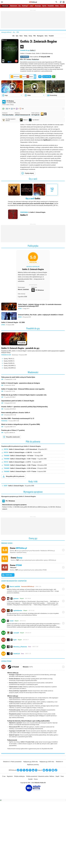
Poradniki (51, 6)
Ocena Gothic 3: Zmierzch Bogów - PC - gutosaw (33, 601)
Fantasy (28, 59)
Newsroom (13, 6)
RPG (18, 32)
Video (57, 6)
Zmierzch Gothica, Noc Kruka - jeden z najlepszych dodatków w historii (33, 316)
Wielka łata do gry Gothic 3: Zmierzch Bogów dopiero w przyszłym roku (33, 396)
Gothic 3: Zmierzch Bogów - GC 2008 (33, 324)
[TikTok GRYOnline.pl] (27, 770)
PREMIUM (5, 6)
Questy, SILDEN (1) (9, 361)
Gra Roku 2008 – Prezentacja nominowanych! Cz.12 (33, 420)
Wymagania (40, 36)
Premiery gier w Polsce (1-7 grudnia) (33, 431)
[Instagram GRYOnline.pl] (21, 770)
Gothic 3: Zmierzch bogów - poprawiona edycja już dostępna (33, 384)
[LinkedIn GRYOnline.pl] (33, 770)
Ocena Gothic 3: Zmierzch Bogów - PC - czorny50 (33, 633)
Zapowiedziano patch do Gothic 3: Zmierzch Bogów (33, 402)
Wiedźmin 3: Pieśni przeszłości (12, 761)
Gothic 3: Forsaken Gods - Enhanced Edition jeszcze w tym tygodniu (33, 390)
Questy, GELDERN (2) (10, 368)
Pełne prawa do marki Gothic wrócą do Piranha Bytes (33, 378)
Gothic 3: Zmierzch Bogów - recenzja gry (33, 268)
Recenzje (38, 6)
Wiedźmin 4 (59, 761)
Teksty (25, 36)
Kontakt (30, 779)
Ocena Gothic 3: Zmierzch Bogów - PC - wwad (33, 624)
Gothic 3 (32, 50)
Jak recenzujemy (33, 284)
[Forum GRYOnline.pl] (36, 770)
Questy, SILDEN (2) (9, 363)
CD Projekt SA (35, 115)
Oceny (30, 36)
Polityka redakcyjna (19, 776)
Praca (62, 776)
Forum (62, 6)
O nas (4, 776)
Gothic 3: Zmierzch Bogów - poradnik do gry (33, 350)
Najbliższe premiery (33, 764)
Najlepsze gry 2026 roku (30, 761)
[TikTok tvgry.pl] (47, 770)
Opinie (44, 6)
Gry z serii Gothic (33, 194)
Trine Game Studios (7, 115)
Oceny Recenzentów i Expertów (33, 550)
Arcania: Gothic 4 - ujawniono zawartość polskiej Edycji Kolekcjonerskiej (33, 408)
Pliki (34, 36)
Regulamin (10, 776)
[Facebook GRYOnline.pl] (18, 770)
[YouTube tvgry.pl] (44, 770)
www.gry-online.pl (6, 32)
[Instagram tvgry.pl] (50, 770)
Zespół (57, 776)
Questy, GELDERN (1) (10, 365)
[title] (33, 667)
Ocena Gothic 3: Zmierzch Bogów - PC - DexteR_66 (33, 654)
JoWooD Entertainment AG (22, 115)
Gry (19, 6)
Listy (31, 6)
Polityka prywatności (31, 776)
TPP (24, 59)
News (21, 36)
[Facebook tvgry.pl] (56, 770)
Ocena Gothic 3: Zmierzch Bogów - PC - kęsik (33, 640)
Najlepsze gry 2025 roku (47, 761)
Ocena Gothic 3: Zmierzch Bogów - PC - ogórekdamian (33, 612)
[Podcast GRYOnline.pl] (30, 770)
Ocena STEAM (33, 568)
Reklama (51, 776)
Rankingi (25, 6)
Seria (46, 36)
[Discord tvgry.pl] (53, 770)
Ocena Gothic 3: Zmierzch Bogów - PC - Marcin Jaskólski (33, 589)
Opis (17, 36)
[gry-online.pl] (33, 2)
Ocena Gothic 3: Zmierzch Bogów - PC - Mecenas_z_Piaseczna (33, 647)
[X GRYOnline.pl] (24, 770)
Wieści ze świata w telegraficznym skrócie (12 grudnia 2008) (33, 426)
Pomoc (36, 779)
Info (13, 36)
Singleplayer (35, 59)
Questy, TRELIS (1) (9, 358)
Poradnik (51, 36)
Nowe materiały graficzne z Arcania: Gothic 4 (33, 414)
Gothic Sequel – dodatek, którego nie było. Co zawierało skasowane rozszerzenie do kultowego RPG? (33, 306)
